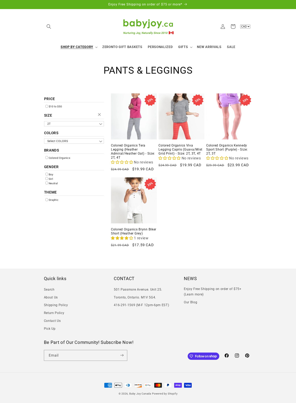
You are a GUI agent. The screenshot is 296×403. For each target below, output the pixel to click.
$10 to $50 (55, 106)
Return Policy (54, 313)
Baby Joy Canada (140, 393)
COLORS (51, 133)
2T (49, 123)
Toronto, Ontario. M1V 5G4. (135, 297)
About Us (51, 297)
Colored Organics (59, 157)
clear (100, 115)
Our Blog (190, 302)
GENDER (51, 167)
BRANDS (51, 150)
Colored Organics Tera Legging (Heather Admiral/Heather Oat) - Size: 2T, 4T (133, 151)
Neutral (53, 183)
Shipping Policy (56, 305)
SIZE (48, 115)
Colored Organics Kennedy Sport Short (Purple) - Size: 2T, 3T (227, 149)
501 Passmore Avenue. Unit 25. (138, 289)
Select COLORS (57, 141)
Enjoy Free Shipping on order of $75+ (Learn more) (212, 291)
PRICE (49, 99)
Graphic (54, 199)
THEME (50, 192)
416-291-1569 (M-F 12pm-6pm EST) (141, 305)
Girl (51, 178)
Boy (51, 174)
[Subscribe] (122, 355)
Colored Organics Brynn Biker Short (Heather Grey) (133, 231)
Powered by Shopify (165, 393)
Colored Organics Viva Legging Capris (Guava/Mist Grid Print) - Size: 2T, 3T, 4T (180, 149)
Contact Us (52, 321)
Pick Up (50, 329)
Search (49, 289)
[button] (49, 26)
